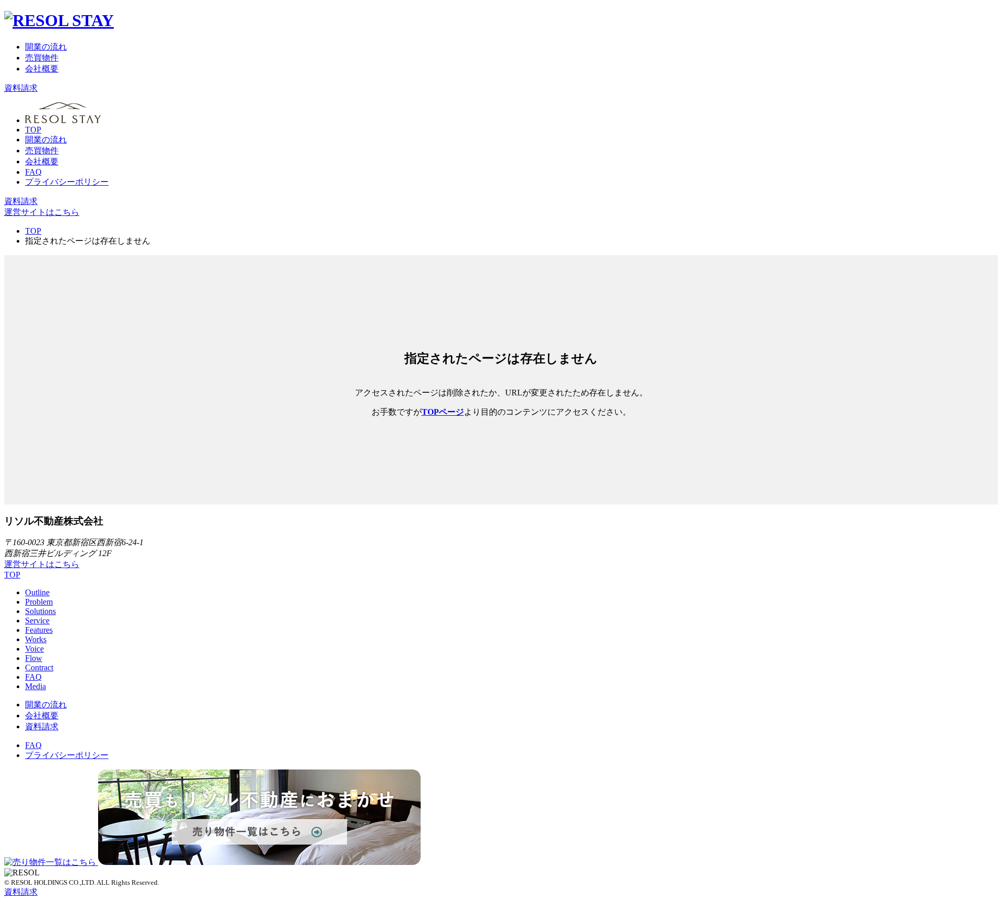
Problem (39, 601)
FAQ (33, 171)
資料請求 (21, 87)
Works (35, 639)
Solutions (40, 611)
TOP (33, 129)
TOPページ (443, 411)
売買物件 (41, 57)
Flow (33, 658)
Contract (39, 667)
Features (39, 630)
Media (35, 686)
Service (37, 620)
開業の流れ (46, 46)
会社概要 (41, 68)
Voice (34, 648)
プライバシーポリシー (67, 181)
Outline (37, 592)
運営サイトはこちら (41, 212)
